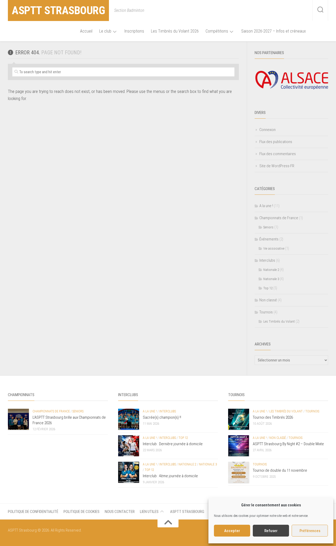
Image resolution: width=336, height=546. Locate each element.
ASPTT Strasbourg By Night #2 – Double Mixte (288, 444)
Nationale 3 (271, 279)
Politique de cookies (81, 511)
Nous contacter (120, 511)
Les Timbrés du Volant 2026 (175, 31)
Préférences (310, 530)
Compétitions (217, 31)
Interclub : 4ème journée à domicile (170, 476)
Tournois (266, 312)
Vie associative (273, 248)
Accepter (232, 530)
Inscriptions (134, 31)
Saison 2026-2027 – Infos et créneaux (273, 31)
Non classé (268, 300)
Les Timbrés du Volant (279, 321)
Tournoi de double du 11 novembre (280, 470)
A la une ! (266, 205)
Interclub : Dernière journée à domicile (173, 444)
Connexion (267, 129)
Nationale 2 (271, 270)
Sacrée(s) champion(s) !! (162, 417)
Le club (105, 31)
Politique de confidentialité (33, 511)
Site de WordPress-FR (276, 166)
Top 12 (267, 288)
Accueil (86, 31)
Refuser (270, 530)
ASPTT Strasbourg (58, 10)
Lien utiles (149, 511)
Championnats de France (278, 218)
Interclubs (267, 260)
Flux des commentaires (277, 153)
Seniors (268, 227)
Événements (269, 239)
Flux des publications (275, 141)
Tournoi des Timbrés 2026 (273, 417)
